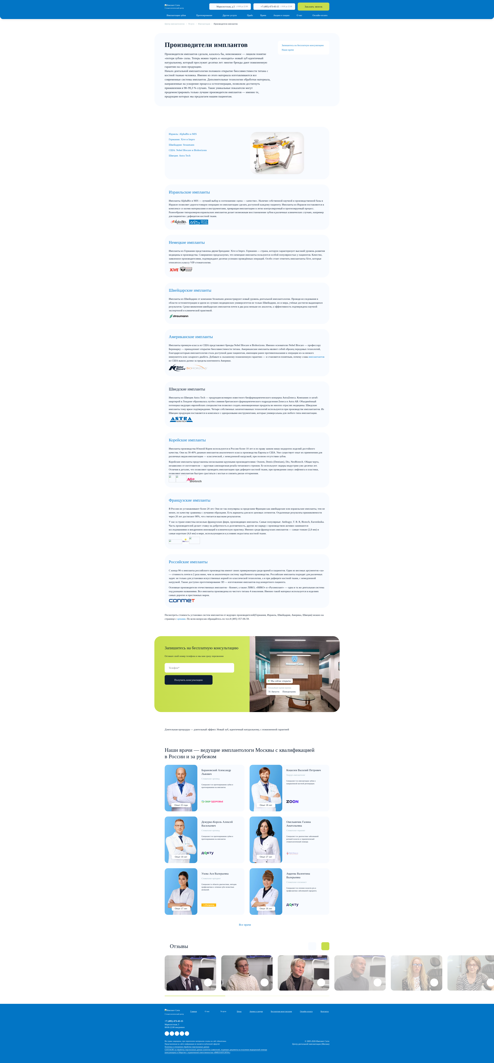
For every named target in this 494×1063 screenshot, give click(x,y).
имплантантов (316, 356)
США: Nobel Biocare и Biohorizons (188, 150)
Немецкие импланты (187, 242)
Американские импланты (191, 336)
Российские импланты (188, 561)
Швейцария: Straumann (181, 144)
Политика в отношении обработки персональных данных (187, 1047)
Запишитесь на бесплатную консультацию (303, 45)
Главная (193, 1011)
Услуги (191, 24)
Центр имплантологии (175, 24)
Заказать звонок (313, 6)
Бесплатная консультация (281, 1011)
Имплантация (204, 24)
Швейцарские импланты (190, 290)
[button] (312, 946)
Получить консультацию (188, 679)
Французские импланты (189, 500)
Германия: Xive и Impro (182, 139)
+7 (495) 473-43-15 (270, 6)
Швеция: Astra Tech (179, 155)
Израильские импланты (189, 192)
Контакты (325, 1011)
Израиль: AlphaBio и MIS (183, 134)
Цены (239, 1011)
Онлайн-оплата (306, 1011)
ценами (181, 618)
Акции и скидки (256, 1011)
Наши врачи (288, 49)
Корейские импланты (187, 440)
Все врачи (245, 924)
